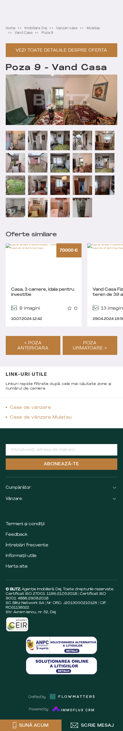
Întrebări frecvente (27, 545)
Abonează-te (61, 464)
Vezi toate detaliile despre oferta (61, 50)
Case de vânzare (30, 408)
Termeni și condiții (25, 524)
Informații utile (21, 556)
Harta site (17, 566)
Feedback (16, 535)
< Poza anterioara (33, 346)
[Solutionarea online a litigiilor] (61, 666)
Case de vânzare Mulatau (41, 417)
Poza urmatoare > (90, 346)
